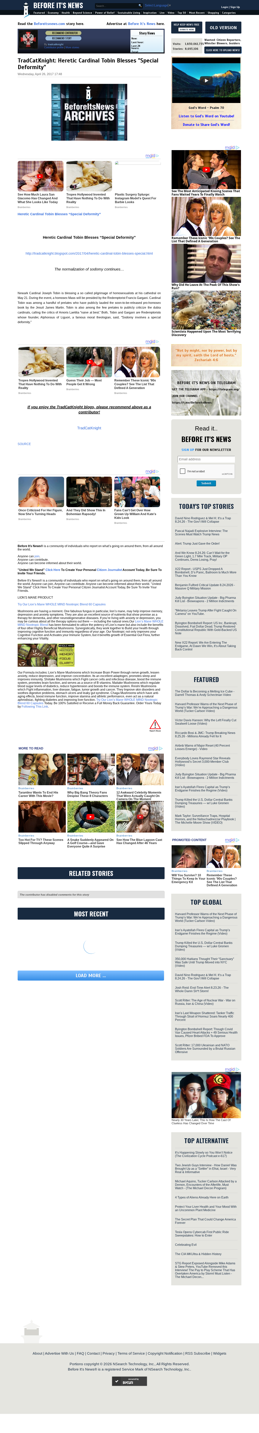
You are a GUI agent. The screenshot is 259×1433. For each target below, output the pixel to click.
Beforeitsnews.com (49, 24)
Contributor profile (54, 47)
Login (224, 7)
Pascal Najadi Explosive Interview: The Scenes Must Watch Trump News (201, 532)
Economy (53, 12)
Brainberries (24, 393)
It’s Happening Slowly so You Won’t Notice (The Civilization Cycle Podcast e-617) (203, 1154)
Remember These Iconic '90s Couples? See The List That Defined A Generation (135, 384)
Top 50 (181, 12)
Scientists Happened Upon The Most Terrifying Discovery (206, 333)
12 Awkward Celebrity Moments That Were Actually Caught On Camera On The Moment (138, 796)
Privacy (109, 1353)
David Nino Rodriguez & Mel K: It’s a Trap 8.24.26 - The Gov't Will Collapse (203, 520)
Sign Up (235, 7)
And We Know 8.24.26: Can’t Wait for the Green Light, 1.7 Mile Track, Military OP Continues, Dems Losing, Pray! (202, 556)
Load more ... (91, 975)
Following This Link (35, 706)
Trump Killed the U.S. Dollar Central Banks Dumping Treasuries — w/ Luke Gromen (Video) (203, 803)
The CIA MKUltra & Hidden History (198, 1254)
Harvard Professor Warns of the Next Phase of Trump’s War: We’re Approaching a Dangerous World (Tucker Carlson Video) (206, 707)
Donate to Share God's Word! (206, 124)
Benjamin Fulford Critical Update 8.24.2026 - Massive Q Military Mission (205, 586)
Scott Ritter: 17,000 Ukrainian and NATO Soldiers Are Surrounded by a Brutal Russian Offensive (205, 1049)
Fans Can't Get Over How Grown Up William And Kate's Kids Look (135, 514)
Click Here (53, 569)
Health (66, 12)
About (37, 1353)
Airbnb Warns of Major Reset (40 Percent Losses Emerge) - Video (202, 747)
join (37, 556)
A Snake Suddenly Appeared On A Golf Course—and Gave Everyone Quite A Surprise (90, 843)
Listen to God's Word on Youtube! (206, 116)
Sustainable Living (129, 12)
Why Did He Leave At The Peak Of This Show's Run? (206, 286)
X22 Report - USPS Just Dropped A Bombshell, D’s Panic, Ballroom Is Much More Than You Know (205, 572)
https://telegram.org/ (224, 389)
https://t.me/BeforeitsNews (192, 403)
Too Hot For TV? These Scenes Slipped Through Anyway (40, 841)
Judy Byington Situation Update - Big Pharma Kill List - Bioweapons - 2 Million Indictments (205, 599)
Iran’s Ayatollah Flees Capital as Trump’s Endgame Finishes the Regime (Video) (202, 788)
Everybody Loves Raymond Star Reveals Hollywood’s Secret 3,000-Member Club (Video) (202, 762)
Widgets (219, 1353)
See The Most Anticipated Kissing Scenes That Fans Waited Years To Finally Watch (206, 192)
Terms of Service (131, 1353)
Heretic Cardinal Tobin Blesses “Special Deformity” (59, 214)
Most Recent (197, 12)
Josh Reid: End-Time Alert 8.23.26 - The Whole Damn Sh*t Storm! (202, 989)
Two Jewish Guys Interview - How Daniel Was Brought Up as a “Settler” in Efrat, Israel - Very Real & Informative (206, 1169)
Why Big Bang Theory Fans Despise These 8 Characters (87, 794)
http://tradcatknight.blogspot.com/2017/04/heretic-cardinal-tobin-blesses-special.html (89, 253)
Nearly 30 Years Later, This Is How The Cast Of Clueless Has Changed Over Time (201, 1121)
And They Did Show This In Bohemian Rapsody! (85, 512)
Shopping (213, 12)
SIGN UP (187, 450)
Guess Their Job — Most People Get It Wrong (84, 382)
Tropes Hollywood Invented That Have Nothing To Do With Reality (40, 384)
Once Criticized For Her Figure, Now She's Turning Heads (40, 512)
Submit (206, 483)
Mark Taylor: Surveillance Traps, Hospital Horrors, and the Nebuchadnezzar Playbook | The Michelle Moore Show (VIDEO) (205, 819)
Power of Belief (105, 12)
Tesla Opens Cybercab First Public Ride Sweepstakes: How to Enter (202, 1233)
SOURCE (24, 444)
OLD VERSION (223, 27)
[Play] (206, 80)
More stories (72, 47)
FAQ (80, 1353)
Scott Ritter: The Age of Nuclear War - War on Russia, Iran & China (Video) (205, 1002)
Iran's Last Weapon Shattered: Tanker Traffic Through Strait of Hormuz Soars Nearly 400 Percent (204, 1016)
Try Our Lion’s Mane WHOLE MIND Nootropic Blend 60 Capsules (62, 604)
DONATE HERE (187, 29)
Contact (93, 1353)
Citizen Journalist (109, 569)
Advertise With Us (59, 1353)
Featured (39, 12)
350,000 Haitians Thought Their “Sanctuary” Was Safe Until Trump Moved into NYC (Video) (204, 962)
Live (162, 12)
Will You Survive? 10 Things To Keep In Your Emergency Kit (188, 878)
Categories (228, 12)
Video (171, 12)
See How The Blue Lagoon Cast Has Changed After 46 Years (139, 841)
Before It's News (58, 5)
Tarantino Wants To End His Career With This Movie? (38, 794)
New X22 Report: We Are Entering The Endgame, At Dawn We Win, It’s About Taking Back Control (205, 646)
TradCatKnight (89, 428)
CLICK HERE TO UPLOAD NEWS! (223, 50)
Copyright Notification (165, 1353)
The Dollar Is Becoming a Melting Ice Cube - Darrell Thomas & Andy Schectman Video (204, 693)
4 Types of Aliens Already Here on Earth (201, 1197)
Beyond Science (82, 12)
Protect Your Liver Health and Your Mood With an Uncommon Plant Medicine (206, 1208)
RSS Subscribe (197, 1353)
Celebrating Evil (186, 1244)
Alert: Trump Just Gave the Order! (197, 543)
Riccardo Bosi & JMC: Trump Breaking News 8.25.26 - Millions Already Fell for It (205, 734)
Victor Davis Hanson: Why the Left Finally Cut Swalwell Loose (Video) (205, 722)
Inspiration (150, 12)
